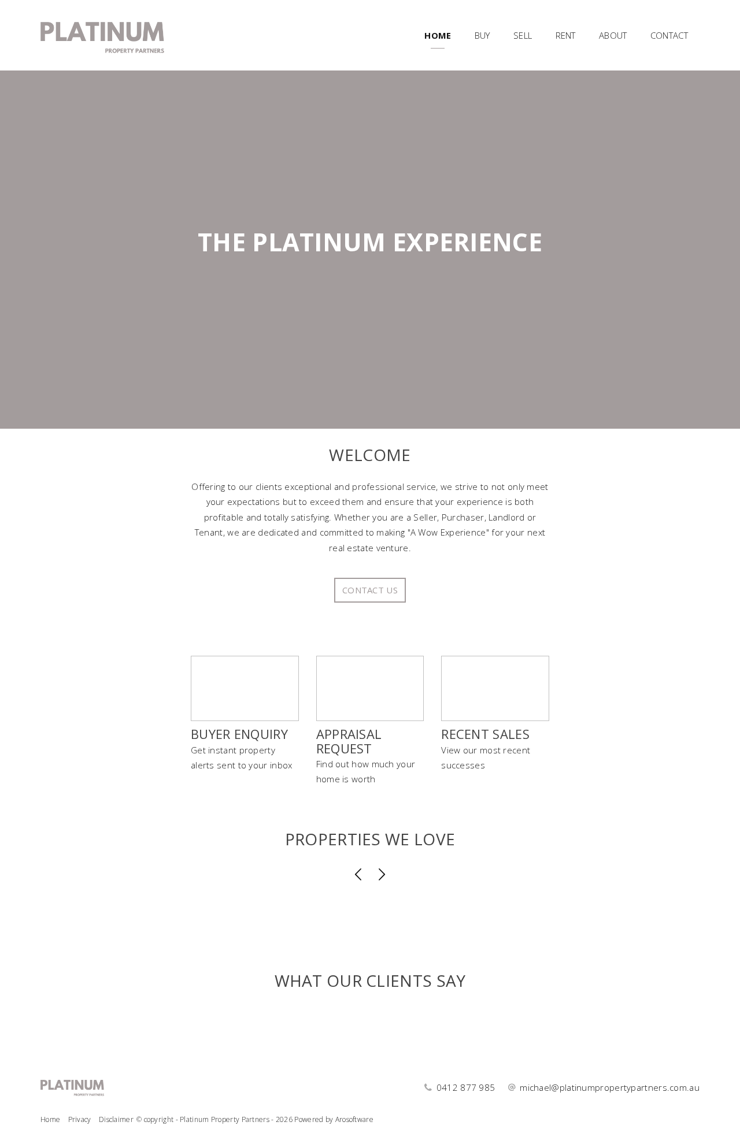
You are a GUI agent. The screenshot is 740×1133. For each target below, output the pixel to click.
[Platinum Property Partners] (102, 34)
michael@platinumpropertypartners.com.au (610, 1087)
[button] (358, 875)
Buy (482, 35)
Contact (669, 35)
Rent (566, 35)
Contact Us (370, 590)
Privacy (79, 1119)
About (613, 35)
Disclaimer (116, 1119)
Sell (522, 35)
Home (437, 35)
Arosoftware (354, 1119)
